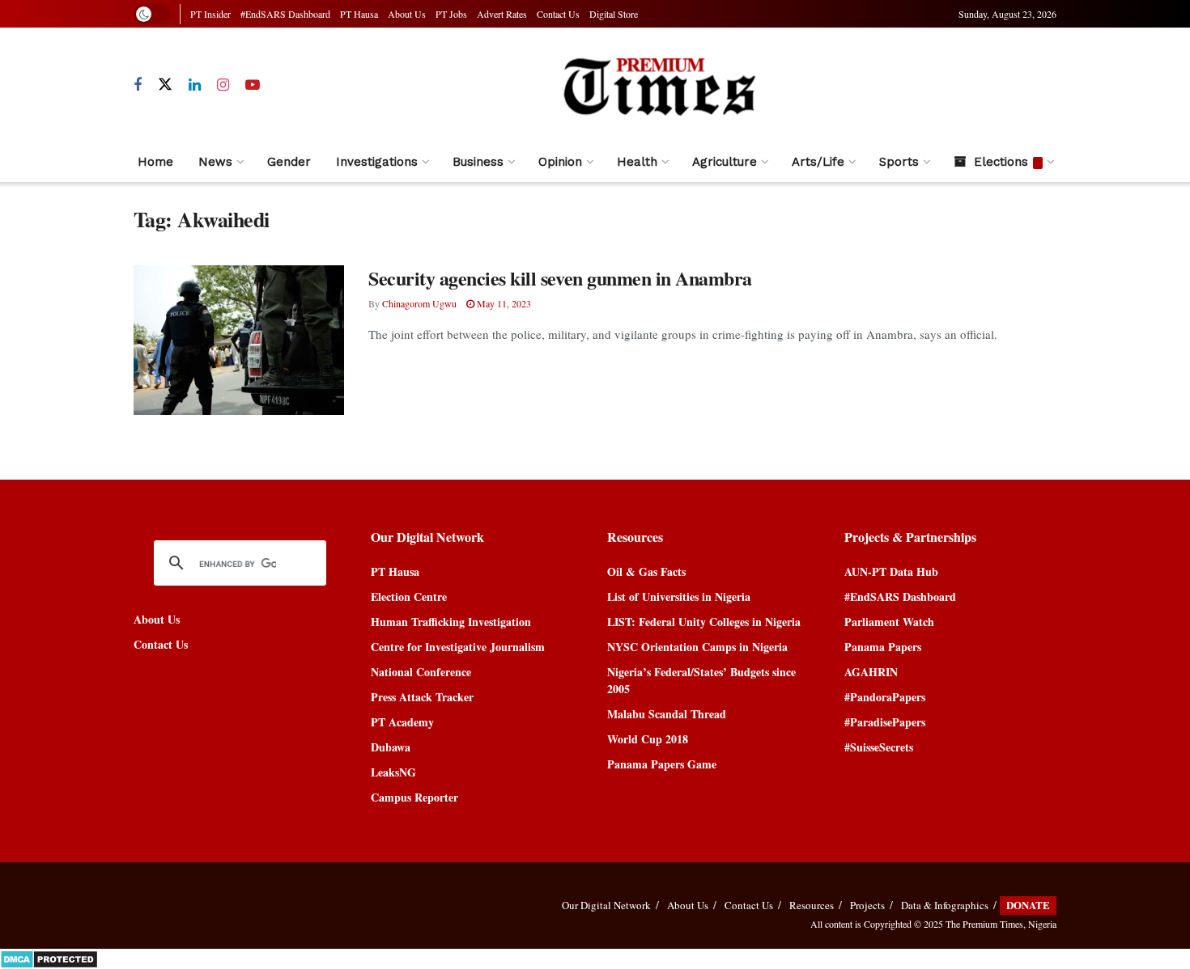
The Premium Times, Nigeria (1001, 923)
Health (637, 161)
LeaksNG (393, 772)
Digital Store (613, 13)
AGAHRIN (871, 671)
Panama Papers (882, 646)
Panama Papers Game (661, 763)
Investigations (377, 161)
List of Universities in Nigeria (678, 596)
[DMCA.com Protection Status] (49, 957)
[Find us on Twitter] (165, 85)
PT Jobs (451, 13)
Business (478, 161)
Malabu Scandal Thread (666, 713)
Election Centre (409, 596)
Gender (289, 161)
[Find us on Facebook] (138, 85)
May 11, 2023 (502, 303)
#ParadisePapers (884, 721)
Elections (1001, 161)
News (215, 161)
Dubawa (390, 746)
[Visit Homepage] (658, 85)
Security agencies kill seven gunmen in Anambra (560, 278)
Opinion (560, 161)
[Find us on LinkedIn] (195, 85)
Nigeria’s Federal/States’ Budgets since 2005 (701, 680)
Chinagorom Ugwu (419, 303)
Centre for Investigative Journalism (458, 646)
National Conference (421, 671)
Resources (811, 905)
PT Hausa (359, 13)
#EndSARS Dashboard (285, 13)
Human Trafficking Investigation (451, 621)
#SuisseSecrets (878, 746)
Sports (899, 161)
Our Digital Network (606, 905)
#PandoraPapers (884, 696)
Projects (867, 905)
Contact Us (558, 13)
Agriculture (724, 161)
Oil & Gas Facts (646, 571)
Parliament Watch (889, 621)
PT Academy (402, 721)
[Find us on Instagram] (223, 85)
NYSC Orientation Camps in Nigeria (697, 646)
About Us (407, 13)
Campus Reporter (414, 797)
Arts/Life (818, 161)
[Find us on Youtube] (252, 85)
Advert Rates (502, 13)
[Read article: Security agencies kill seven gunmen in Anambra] (239, 340)
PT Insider (210, 13)
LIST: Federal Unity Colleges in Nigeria (704, 621)
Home (155, 161)
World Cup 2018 (647, 738)
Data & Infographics (944, 905)
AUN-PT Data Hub (891, 571)
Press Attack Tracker (422, 696)
